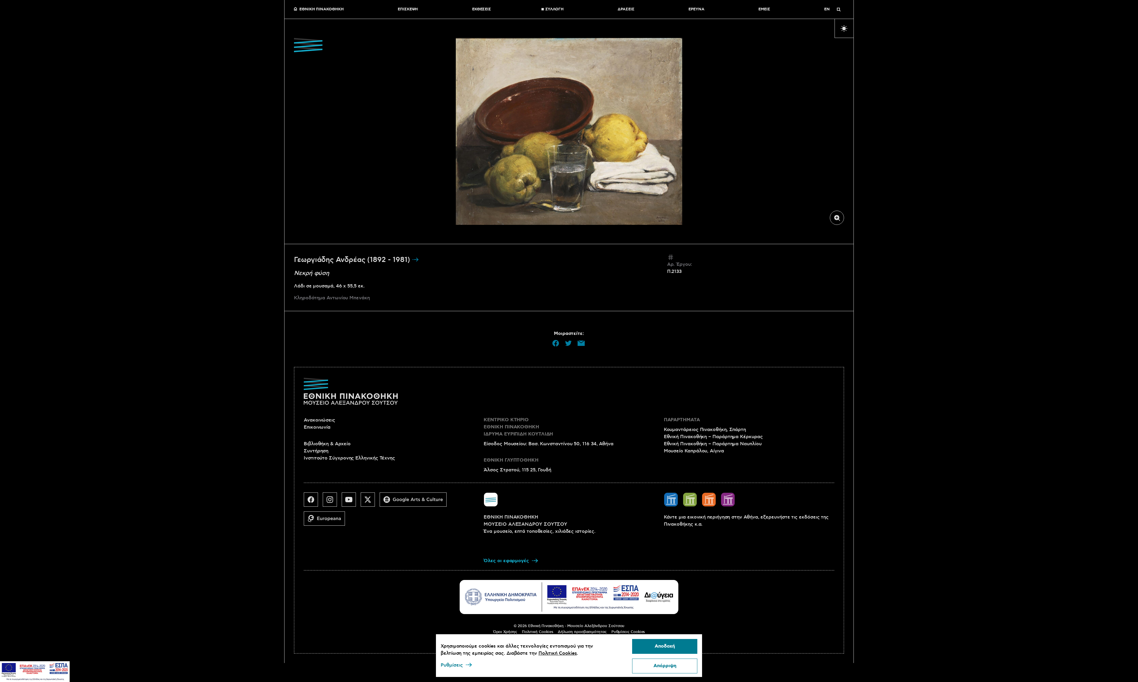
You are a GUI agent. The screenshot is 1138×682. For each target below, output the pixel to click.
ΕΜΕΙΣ (764, 9)
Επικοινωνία (317, 427)
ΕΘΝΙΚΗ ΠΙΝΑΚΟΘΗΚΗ (321, 9)
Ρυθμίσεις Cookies (628, 631)
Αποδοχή (665, 646)
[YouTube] (351, 501)
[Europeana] (327, 520)
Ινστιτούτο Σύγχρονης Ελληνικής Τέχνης (349, 458)
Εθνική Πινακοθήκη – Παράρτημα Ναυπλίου (713, 444)
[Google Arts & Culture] (415, 501)
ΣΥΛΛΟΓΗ (554, 9)
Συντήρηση (316, 451)
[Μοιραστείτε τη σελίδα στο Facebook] (555, 343)
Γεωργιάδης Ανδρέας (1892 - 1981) (353, 259)
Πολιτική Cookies (537, 631)
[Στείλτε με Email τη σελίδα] (581, 343)
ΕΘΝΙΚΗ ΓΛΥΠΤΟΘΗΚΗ (511, 460)
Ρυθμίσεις (452, 665)
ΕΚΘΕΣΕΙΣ (481, 9)
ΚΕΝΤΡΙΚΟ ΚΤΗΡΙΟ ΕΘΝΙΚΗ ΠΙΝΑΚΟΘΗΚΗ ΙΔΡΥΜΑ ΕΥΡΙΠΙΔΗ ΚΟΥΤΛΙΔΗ (518, 427)
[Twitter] (370, 501)
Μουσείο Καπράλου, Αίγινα (694, 451)
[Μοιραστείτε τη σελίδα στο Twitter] (568, 343)
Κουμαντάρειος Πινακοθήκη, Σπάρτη (705, 430)
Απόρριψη (664, 666)
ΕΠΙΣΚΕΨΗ (408, 9)
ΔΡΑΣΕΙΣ (626, 9)
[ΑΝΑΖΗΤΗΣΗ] (839, 9)
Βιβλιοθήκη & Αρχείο (327, 444)
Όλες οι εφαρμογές (506, 561)
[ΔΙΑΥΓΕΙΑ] (659, 597)
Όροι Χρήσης (505, 631)
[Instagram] (332, 501)
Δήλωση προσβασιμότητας (582, 631)
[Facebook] (313, 501)
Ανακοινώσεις (319, 420)
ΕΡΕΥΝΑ (696, 9)
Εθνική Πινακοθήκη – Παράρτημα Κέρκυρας (713, 437)
